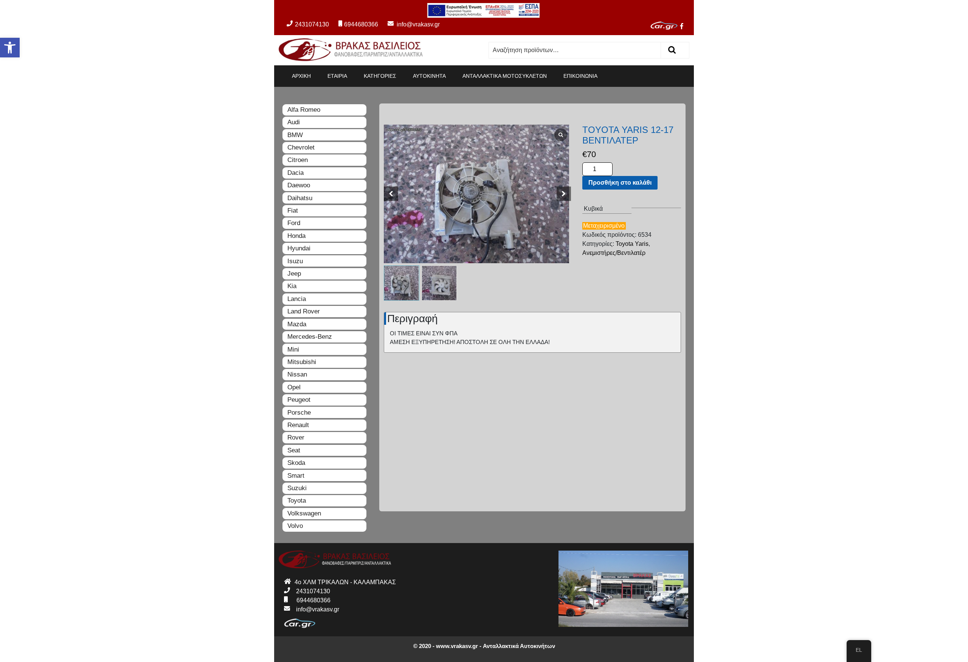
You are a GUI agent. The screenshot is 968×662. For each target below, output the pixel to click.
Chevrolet (301, 147)
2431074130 (312, 24)
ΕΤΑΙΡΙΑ (337, 76)
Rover (295, 437)
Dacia (295, 172)
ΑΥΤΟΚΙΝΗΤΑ (429, 76)
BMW (295, 135)
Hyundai (298, 248)
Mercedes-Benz (309, 336)
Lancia (296, 298)
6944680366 (361, 24)
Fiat (292, 210)
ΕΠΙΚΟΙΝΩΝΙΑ (580, 76)
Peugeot (298, 399)
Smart (295, 475)
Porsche (299, 412)
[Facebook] (684, 27)
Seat (293, 450)
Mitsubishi (301, 362)
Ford (293, 223)
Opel (294, 387)
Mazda (296, 324)
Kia (291, 286)
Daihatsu (299, 198)
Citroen (297, 160)
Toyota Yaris (632, 244)
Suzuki (297, 488)
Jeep (294, 273)
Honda (296, 235)
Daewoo (298, 185)
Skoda (296, 462)
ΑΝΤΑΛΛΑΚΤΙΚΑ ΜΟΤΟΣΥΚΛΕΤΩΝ (504, 76)
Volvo (295, 525)
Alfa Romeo (303, 109)
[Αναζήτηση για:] (575, 50)
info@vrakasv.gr (410, 24)
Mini (293, 349)
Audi (293, 122)
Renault (298, 425)
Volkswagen (304, 513)
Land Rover (303, 311)
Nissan (297, 374)
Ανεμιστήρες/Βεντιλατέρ (613, 253)
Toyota (296, 500)
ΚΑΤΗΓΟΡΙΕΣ (380, 76)
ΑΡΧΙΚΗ (301, 76)
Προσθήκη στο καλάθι (620, 182)
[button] (10, 47)
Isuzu (295, 261)
